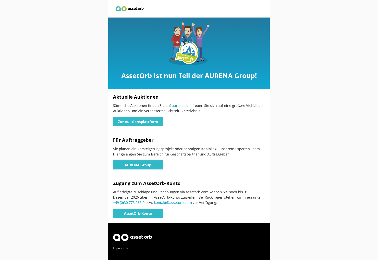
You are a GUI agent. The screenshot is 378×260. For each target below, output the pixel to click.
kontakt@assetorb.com (173, 202)
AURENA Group (138, 165)
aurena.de (180, 105)
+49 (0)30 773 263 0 (129, 202)
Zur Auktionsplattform (138, 121)
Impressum (120, 248)
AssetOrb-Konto (138, 213)
